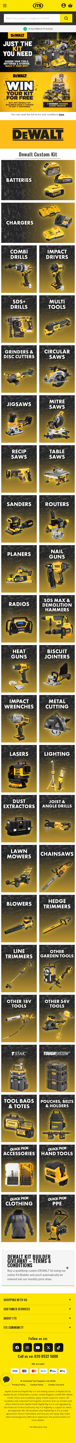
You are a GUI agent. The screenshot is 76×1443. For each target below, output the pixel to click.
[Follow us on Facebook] (17, 1347)
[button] (5, 5)
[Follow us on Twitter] (48, 1347)
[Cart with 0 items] (70, 5)
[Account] (63, 5)
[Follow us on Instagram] (27, 1347)
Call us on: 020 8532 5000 (38, 1356)
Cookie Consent (56, 1384)
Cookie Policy (36, 1384)
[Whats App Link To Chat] (17, 1377)
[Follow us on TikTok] (58, 1347)
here (61, 114)
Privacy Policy (18, 1384)
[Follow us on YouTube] (38, 1347)
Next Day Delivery (41, 28)
